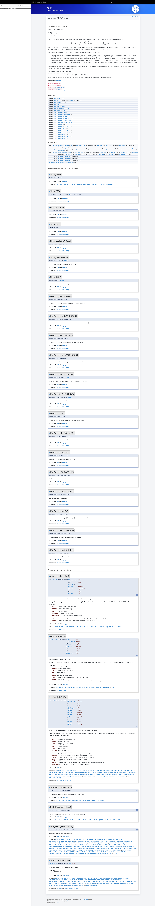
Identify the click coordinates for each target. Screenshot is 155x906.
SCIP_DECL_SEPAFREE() (91, 184)
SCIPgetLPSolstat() (103, 846)
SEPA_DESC (57, 100)
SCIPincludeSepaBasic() (91, 883)
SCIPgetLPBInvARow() (55, 846)
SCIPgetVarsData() (113, 848)
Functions (137, 16)
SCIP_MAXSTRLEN (69, 841)
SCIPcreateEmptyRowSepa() (116, 843)
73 (58, 231)
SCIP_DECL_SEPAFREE (64, 158)
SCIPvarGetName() (90, 853)
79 (58, 326)
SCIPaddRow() (128, 841)
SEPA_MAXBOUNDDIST (60, 106)
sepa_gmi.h (58, 89)
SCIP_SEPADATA (80, 145)
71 (58, 198)
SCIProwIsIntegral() (121, 776)
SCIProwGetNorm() (76, 852)
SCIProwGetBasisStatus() (116, 774)
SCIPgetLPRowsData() (91, 846)
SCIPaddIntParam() (54, 883)
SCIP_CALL (62, 800)
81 (58, 365)
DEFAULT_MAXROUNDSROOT (62, 114)
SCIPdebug (128, 843)
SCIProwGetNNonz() (65, 852)
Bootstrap (57, 902)
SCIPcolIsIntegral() (122, 772)
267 (58, 767)
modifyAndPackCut (63, 145)
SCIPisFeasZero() (82, 774)
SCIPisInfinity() (104, 627)
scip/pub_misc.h (59, 87)
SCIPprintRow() (107, 850)
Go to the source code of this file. (57, 91)
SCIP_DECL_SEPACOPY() (63, 184)
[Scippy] (135, 9)
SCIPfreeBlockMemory (71, 820)
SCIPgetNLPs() (53, 848)
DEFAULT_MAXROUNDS (60, 112)
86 (58, 443)
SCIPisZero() (111, 627)
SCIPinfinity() (132, 848)
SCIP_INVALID (118, 839)
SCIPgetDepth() (109, 844)
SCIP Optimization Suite (38, 2)
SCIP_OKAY (68, 800)
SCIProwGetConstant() (55, 776)
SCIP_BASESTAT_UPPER (130, 770)
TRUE (70, 120)
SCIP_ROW (113, 152)
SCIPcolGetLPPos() (85, 627)
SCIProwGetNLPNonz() (89, 776)
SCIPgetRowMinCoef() (102, 848)
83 (58, 404)
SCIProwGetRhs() (100, 776)
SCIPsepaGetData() (83, 820)
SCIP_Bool (54, 145)
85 (58, 423)
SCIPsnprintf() (80, 853)
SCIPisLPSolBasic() (88, 850)
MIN (63, 687)
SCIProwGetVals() (110, 776)
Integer (71, 100)
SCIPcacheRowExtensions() (79, 843)
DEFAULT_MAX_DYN (59, 134)
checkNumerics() (72, 770)
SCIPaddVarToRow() (54, 843)
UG (71, 2)
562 (58, 836)
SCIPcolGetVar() (104, 843)
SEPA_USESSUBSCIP (59, 108)
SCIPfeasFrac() (53, 774)
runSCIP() (59, 888)
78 (58, 306)
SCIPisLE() (98, 774)
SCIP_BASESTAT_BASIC (103, 770)
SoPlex (60, 2)
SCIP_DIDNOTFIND (98, 839)
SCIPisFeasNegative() (67, 850)
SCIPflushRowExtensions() (73, 844)
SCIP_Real (108, 145)
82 (58, 384)
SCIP (55, 2)
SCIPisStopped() (98, 850)
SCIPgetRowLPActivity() (70, 774)
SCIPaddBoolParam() (130, 881)
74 (58, 248)
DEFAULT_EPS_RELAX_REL (61, 132)
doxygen (85, 899)
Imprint (69, 901)
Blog (110, 2)
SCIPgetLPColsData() (79, 846)
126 (58, 624)
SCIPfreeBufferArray (86, 844)
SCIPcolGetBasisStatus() (80, 772)
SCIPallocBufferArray (66, 843)
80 (58, 345)
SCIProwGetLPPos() (77, 776)
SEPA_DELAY (57, 110)
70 (58, 181)
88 (58, 482)
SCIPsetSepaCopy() (103, 883)
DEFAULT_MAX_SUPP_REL (61, 138)
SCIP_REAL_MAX (83, 687)
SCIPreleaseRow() (116, 850)
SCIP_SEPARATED (92, 841)
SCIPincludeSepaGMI (64, 162)
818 (58, 875)
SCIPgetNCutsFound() (115, 846)
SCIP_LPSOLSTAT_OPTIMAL (56, 841)
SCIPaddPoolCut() (119, 841)
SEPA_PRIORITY (58, 102)
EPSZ (56, 627)
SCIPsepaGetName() (89, 800)
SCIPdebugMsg (104, 687)
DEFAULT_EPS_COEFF (59, 128)
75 (58, 267)
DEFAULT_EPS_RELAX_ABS (61, 130)
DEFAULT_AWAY (58, 124)
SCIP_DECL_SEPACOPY (64, 156)
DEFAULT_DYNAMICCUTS (61, 120)
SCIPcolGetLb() (75, 627)
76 (58, 287)
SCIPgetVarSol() (123, 848)
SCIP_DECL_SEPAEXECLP (64, 160)
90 (58, 521)
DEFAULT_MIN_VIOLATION (61, 126)
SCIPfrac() (60, 774)
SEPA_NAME (57, 98)
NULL (63, 627)
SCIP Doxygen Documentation (10, 8)
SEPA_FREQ (57, 104)
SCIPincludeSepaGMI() (107, 184)
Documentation (118, 2)
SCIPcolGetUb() (95, 627)
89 (58, 501)
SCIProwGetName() (54, 852)
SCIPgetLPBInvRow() (66, 846)
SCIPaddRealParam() (65, 883)
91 (58, 540)
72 (58, 214)
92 (58, 560)
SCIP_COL (99, 145)
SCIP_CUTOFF (89, 839)
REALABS (68, 627)
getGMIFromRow (63, 152)
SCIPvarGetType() (100, 853)
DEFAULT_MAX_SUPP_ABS (61, 136)
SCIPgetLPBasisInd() (119, 844)
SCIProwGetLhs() (66, 776)
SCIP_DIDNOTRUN (109, 839)
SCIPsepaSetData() (105, 820)
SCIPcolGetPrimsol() (94, 687)
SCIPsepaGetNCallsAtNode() (68, 853)
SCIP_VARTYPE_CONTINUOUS (105, 841)
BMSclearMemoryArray (61, 770)
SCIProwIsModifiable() (55, 777)
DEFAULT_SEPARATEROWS (61, 122)
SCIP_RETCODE (53, 162)
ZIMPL (66, 2)
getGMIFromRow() (62, 629)
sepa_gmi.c (59, 80)
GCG (76, 2)
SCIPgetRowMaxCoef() (89, 848)
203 (58, 684)
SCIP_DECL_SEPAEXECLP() (77, 184)
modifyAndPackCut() (87, 770)
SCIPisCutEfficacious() (55, 850)
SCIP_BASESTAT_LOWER (116, 770)
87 (58, 462)
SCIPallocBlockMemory (78, 883)
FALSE (67, 108)
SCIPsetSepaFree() (114, 883)
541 (58, 817)
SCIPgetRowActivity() (63, 848)
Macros (132, 16)
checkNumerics (62, 149)
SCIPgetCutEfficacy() (98, 844)
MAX (60, 687)
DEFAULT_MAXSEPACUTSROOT (62, 118)
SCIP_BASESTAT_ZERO (55, 772)
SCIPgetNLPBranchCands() (128, 846)
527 (58, 797)
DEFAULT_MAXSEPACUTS (60, 116)
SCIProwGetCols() (129, 774)
